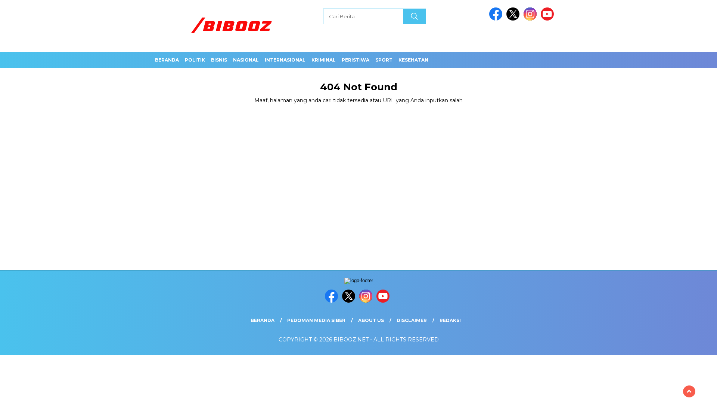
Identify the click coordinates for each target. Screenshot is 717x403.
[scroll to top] (689, 391)
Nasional (246, 60)
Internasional (285, 60)
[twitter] (514, 19)
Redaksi (450, 320)
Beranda (167, 60)
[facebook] (497, 19)
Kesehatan (413, 60)
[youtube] (548, 19)
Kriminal (323, 60)
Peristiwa (355, 60)
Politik (195, 60)
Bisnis (219, 60)
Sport (383, 60)
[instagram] (531, 19)
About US (371, 320)
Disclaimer (412, 320)
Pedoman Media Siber (316, 320)
